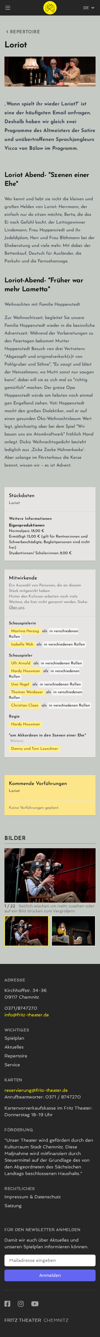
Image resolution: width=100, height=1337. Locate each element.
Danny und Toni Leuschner (34, 749)
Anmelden (50, 1275)
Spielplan (14, 1038)
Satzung (13, 1205)
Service (12, 1064)
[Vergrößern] (50, 875)
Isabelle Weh (22, 644)
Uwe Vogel (20, 684)
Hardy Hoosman (25, 671)
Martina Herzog (25, 631)
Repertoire (25, 32)
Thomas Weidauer (27, 692)
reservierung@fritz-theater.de (36, 1090)
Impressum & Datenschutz (32, 1196)
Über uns (16, 608)
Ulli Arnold (20, 663)
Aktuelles (14, 1047)
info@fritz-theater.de (26, 1014)
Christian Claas (24, 705)
